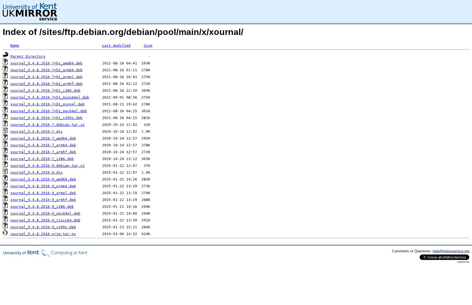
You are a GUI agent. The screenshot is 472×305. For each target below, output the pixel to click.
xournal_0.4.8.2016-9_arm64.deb (43, 186)
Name (14, 45)
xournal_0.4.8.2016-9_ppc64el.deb (45, 213)
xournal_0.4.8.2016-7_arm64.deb (43, 145)
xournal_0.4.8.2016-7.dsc (36, 131)
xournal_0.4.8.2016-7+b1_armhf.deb (46, 84)
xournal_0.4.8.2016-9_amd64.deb (43, 179)
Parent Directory (27, 56)
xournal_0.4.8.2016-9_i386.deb (42, 207)
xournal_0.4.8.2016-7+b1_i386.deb (45, 90)
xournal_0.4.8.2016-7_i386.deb (42, 159)
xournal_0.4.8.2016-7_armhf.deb (43, 152)
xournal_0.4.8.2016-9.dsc (36, 172)
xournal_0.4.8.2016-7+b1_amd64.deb (46, 63)
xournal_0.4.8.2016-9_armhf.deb (43, 200)
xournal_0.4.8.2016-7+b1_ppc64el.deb (48, 111)
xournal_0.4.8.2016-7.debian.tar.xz (47, 125)
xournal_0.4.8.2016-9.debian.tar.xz (47, 166)
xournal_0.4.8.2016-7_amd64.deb (43, 138)
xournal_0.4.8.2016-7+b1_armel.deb (46, 77)
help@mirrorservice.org (451, 251)
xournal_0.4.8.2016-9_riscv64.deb (45, 220)
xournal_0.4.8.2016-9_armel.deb (43, 193)
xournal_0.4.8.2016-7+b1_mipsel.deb (47, 104)
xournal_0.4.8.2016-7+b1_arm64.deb (46, 70)
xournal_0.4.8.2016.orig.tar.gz (43, 234)
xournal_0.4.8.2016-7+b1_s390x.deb (46, 118)
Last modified (116, 45)
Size (148, 45)
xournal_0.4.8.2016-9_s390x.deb (43, 227)
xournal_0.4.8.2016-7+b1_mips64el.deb (49, 97)
